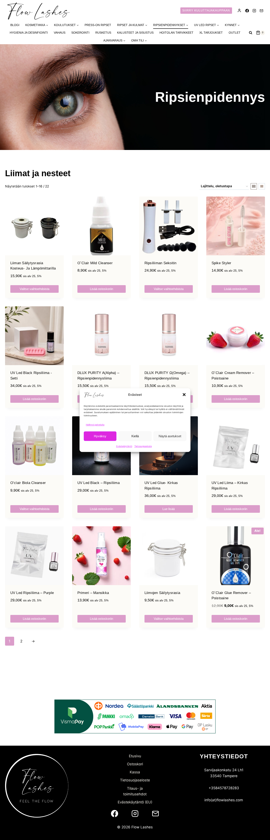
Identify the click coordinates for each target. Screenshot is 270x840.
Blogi (14, 25)
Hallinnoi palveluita (95, 424)
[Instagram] (254, 10)
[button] (184, 395)
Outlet (234, 32)
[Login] (239, 11)
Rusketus (103, 32)
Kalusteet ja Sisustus (135, 32)
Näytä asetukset (170, 436)
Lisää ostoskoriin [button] (101, 289)
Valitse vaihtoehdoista (34, 289)
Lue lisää (168, 509)
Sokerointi (80, 32)
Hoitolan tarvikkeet (176, 32)
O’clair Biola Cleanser (28, 483)
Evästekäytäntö (124, 446)
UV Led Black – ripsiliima (98, 483)
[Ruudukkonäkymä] (254, 186)
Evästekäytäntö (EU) (135, 802)
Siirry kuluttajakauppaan (206, 10)
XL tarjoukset (211, 32)
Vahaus (59, 32)
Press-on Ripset (98, 25)
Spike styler (221, 263)
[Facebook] (247, 10)
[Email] (261, 10)
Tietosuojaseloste (143, 446)
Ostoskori (135, 764)
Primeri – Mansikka (93, 593)
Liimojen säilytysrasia (162, 593)
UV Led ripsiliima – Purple (32, 593)
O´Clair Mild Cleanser (95, 263)
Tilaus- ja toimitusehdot (135, 791)
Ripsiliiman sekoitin (160, 263)
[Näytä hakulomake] (250, 32)
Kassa (135, 772)
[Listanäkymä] (262, 186)
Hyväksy (100, 436)
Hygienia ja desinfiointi (29, 32)
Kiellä (135, 436)
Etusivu (135, 756)
